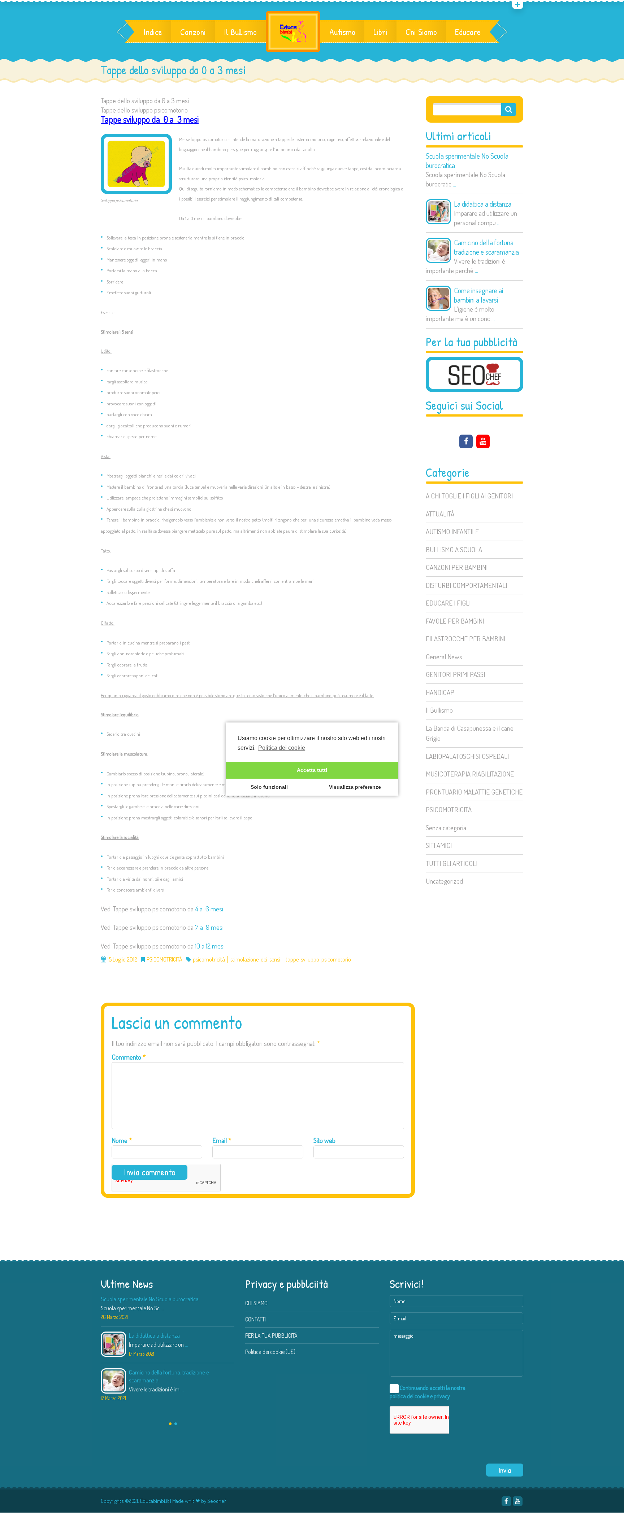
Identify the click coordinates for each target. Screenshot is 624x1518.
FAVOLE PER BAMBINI (455, 620)
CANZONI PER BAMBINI (457, 567)
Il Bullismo (240, 32)
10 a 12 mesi (210, 945)
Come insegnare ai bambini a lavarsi (478, 295)
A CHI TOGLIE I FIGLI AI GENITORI (469, 495)
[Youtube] (483, 441)
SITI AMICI (439, 845)
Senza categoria (446, 827)
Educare (468, 32)
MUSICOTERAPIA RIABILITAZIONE (470, 773)
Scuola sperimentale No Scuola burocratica (467, 160)
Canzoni (193, 32)
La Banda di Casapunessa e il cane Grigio (470, 733)
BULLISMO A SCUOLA (454, 549)
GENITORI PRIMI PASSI (455, 674)
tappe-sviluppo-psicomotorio (318, 959)
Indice (152, 32)
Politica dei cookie (281, 748)
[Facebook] (466, 441)
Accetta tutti (312, 770)
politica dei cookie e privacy (420, 1396)
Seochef (216, 1501)
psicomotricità (209, 959)
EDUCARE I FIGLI (448, 602)
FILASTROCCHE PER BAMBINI (465, 638)
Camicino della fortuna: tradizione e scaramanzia (486, 247)
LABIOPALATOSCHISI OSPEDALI (467, 756)
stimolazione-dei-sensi (255, 959)
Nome (122, 1140)
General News (444, 656)
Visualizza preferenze (355, 787)
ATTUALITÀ (440, 513)
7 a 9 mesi (209, 927)
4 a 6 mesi (209, 908)
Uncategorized (444, 880)
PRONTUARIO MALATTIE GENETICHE (474, 791)
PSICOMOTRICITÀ (449, 809)
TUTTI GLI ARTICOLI (451, 863)
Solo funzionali (269, 787)
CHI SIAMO (256, 1303)
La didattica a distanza (482, 203)
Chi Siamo (421, 32)
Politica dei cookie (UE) (270, 1351)
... (454, 183)
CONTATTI (255, 1319)
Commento (129, 1056)
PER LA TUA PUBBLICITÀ (271, 1335)
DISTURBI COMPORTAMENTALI (466, 585)
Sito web (324, 1140)
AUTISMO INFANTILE (452, 531)
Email (221, 1140)
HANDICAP (440, 692)
